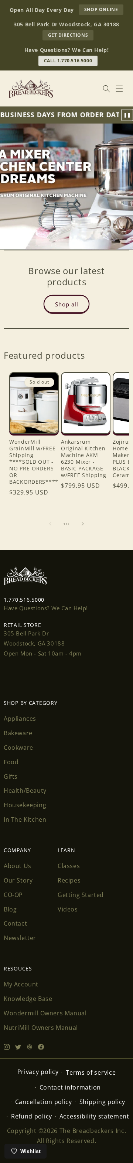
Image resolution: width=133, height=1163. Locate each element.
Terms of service (91, 1072)
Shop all (66, 304)
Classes (69, 866)
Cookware (18, 747)
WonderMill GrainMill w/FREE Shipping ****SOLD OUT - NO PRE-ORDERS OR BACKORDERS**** (33, 461)
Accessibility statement (94, 1116)
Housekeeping (25, 805)
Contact (15, 923)
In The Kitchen (25, 819)
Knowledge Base (28, 999)
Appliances (20, 718)
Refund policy (31, 1116)
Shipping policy (102, 1102)
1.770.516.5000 (24, 599)
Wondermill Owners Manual (45, 1013)
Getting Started (81, 895)
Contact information (70, 1087)
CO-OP (13, 895)
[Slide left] (50, 524)
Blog (10, 909)
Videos (68, 909)
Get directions (70, 36)
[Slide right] (83, 524)
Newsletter (20, 938)
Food (11, 762)
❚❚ (127, 115)
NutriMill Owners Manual (41, 1028)
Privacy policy (38, 1072)
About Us (17, 866)
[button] (119, 89)
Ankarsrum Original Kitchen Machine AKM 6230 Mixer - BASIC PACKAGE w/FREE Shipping (83, 458)
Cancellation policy (43, 1102)
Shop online (104, 10)
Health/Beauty (25, 790)
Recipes (69, 880)
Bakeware (18, 733)
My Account (21, 984)
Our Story (18, 880)
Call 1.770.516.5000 (68, 61)
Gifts (11, 776)
